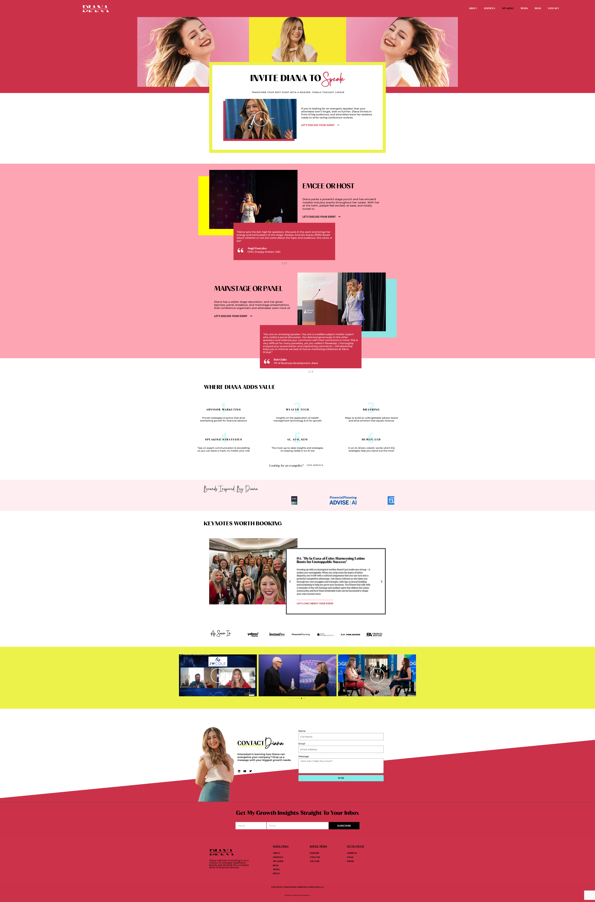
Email (301, 743)
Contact (553, 8)
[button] (261, 119)
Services (489, 8)
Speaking (507, 8)
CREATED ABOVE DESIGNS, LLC (302, 895)
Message (303, 756)
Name (302, 730)
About (473, 8)
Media (524, 8)
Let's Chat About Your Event (315, 603)
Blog (538, 8)
